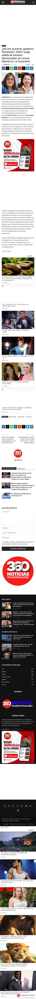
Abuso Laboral (12, 416)
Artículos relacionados (9, 468)
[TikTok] (17, 806)
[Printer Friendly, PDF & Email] (7, 252)
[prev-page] (3, 502)
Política (7, 6)
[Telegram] (27, 68)
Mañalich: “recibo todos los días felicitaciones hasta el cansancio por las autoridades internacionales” (23, 613)
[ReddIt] (19, 68)
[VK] (31, 68)
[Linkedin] (15, 68)
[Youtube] (18, 810)
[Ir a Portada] (18, 704)
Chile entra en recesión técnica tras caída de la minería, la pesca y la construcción (23, 637)
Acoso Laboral (21, 416)
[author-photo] (18, 457)
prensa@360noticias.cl (16, 729)
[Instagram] (9, 806)
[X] (7, 68)
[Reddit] (13, 806)
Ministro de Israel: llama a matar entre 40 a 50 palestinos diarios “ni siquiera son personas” (23, 655)
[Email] (23, 68)
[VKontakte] (26, 806)
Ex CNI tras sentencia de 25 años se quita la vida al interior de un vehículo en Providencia (23, 604)
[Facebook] (3, 68)
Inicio (3, 6)
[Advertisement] (18, 26)
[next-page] (6, 502)
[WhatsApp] (11, 68)
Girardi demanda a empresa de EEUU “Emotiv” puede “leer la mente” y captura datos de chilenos (26, 440)
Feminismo (29, 416)
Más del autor (21, 468)
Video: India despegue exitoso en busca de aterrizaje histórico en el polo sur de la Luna (9, 440)
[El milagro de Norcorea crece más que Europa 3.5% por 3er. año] (7, 647)
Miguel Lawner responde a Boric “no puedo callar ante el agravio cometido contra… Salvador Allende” (23, 622)
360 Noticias (7, 64)
